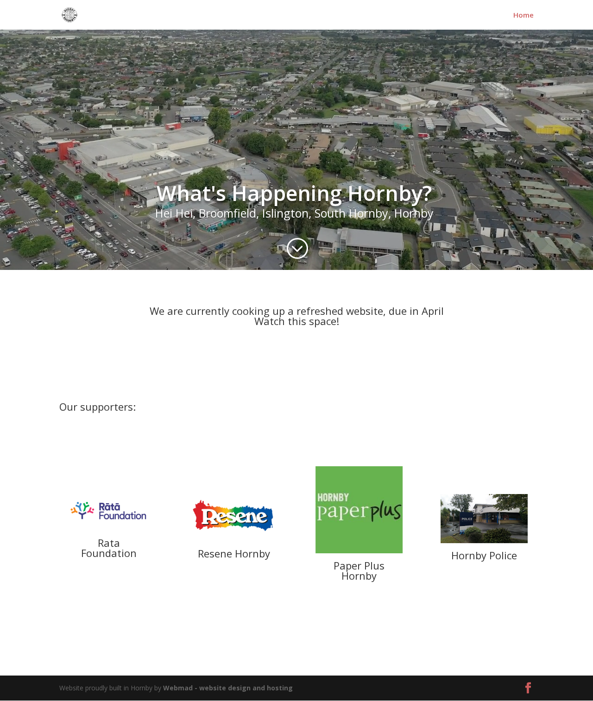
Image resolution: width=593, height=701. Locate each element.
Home (523, 15)
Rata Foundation (109, 548)
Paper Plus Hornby (359, 570)
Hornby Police (484, 555)
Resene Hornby (234, 553)
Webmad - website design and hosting (228, 687)
